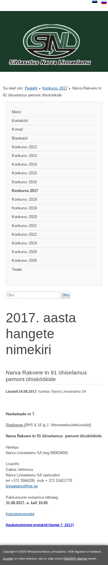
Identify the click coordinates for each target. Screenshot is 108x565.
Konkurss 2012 (24, 147)
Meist (16, 112)
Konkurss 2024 (24, 243)
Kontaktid (20, 120)
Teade (17, 269)
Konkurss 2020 (24, 217)
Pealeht (31, 88)
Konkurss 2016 (24, 182)
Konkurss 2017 (54, 88)
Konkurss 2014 (24, 164)
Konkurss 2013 (24, 155)
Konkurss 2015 (24, 173)
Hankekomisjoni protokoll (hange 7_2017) (40, 525)
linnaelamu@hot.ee (22, 486)
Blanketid (19, 138)
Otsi (65, 295)
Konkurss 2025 (24, 252)
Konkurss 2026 (24, 260)
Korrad (17, 129)
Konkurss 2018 (24, 199)
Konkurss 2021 (24, 226)
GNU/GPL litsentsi (75, 558)
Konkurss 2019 (24, 208)
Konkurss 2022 (24, 234)
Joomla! (8, 558)
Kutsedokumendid (20, 514)
